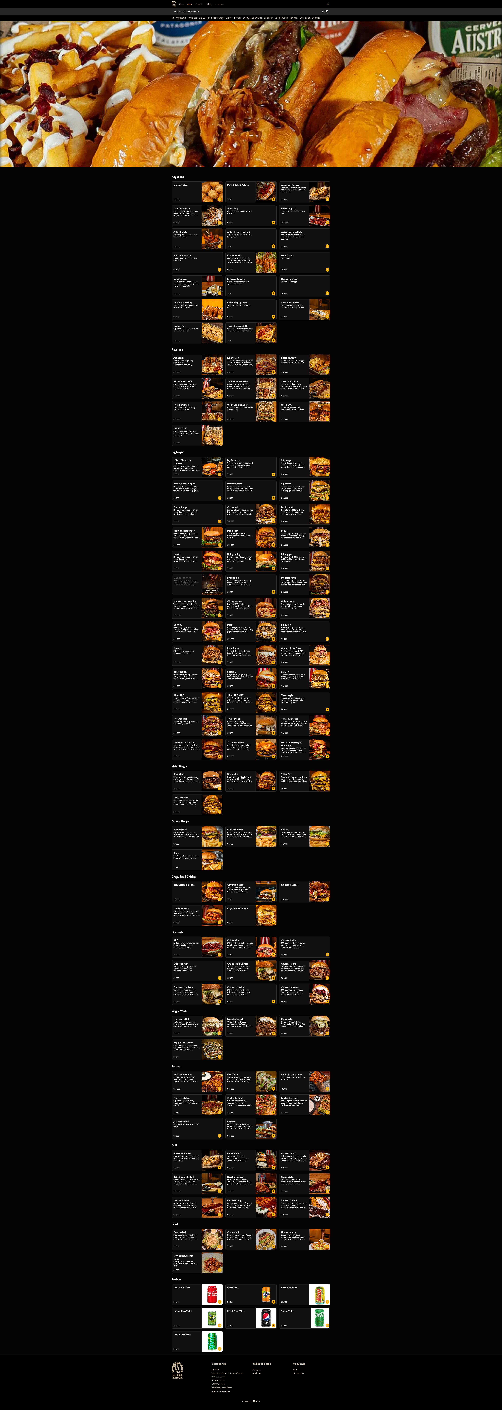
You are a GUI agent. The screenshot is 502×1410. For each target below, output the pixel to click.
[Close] (331, 666)
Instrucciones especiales (268, 678)
